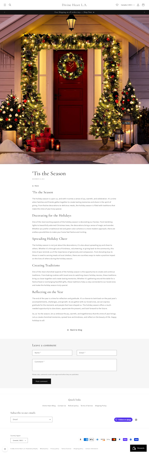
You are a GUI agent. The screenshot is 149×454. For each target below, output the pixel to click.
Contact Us (62, 406)
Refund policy (73, 406)
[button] (4, 4)
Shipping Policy (101, 406)
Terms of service (66, 448)
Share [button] (37, 186)
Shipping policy (78, 448)
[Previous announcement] (4, 12)
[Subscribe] (49, 419)
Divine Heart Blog (49, 406)
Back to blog (76, 329)
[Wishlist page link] (117, 5)
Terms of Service (87, 406)
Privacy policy (55, 448)
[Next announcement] (144, 12)
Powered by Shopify (32, 448)
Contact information (91, 448)
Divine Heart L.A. (20, 448)
